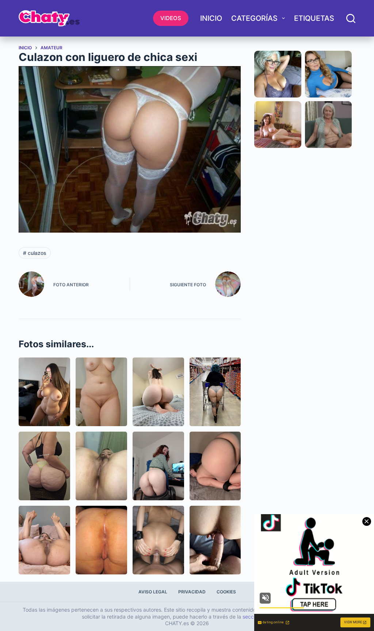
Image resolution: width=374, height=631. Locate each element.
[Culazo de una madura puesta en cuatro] (101, 540)
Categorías (254, 18)
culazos (34, 253)
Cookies (226, 591)
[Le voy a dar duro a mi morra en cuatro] (215, 540)
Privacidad (192, 591)
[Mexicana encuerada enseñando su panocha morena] (101, 466)
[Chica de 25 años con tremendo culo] (215, 466)
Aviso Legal (152, 591)
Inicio (211, 18)
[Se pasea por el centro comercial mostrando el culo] (215, 391)
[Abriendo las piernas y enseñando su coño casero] (44, 540)
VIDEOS (170, 18)
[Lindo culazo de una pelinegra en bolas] (158, 391)
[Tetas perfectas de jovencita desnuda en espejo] (44, 391)
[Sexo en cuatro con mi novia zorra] (158, 540)
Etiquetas (314, 18)
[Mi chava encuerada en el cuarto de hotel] (101, 391)
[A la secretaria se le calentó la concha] (158, 466)
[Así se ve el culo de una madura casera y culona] (44, 466)
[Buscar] (350, 18)
